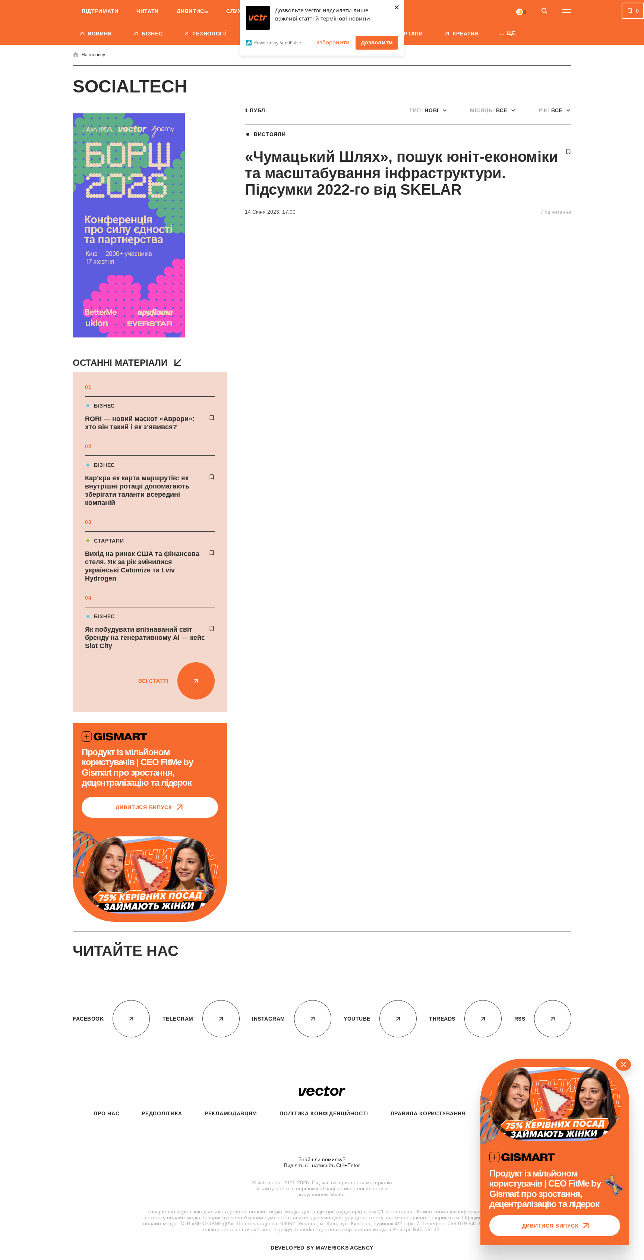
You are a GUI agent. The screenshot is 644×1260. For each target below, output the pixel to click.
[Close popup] (623, 1065)
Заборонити (333, 42)
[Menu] (566, 11)
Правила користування (428, 1113)
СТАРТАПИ (109, 541)
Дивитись (192, 11)
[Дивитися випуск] (150, 875)
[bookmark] (212, 418)
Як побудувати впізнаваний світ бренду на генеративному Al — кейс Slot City (145, 638)
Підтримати (100, 11)
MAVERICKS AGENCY (344, 1248)
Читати (147, 11)
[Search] (544, 11)
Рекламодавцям (231, 1113)
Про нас (106, 1113)
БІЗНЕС (104, 406)
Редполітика (162, 1113)
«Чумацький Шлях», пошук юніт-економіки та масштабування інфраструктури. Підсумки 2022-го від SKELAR (401, 173)
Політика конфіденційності (324, 1113)
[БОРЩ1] (129, 226)
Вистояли (270, 134)
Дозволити (377, 42)
